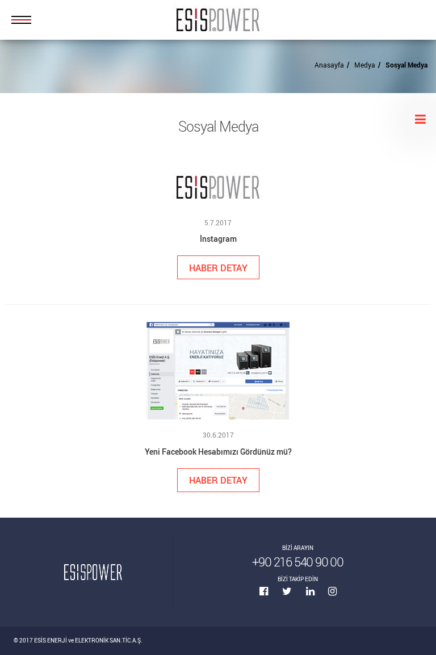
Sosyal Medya (406, 64)
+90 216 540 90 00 (297, 561)
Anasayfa (329, 64)
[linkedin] (317, 591)
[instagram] (332, 591)
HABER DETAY (218, 268)
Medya (364, 64)
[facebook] (270, 591)
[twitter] (294, 591)
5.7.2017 (218, 222)
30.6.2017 (218, 434)
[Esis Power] (218, 20)
